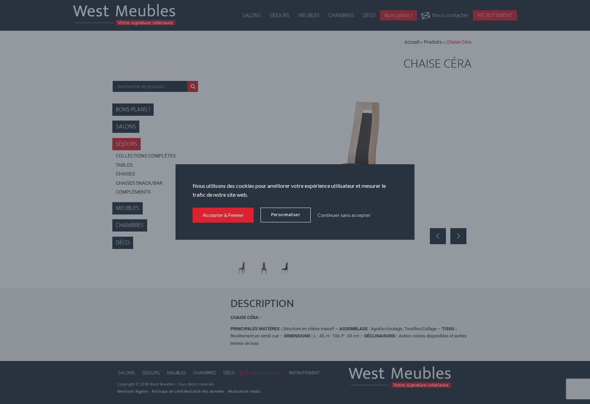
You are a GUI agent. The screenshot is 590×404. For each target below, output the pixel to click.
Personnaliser (285, 215)
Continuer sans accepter (344, 215)
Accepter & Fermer (223, 215)
